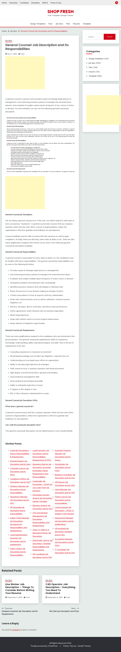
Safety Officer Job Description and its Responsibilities (18, 551)
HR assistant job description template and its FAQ (63, 531)
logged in (16, 630)
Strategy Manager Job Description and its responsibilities (19, 489)
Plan (68, 24)
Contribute (24, 3)
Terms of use (55, 3)
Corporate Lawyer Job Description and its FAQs (19, 471)
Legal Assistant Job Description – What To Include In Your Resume (64, 510)
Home (4, 3)
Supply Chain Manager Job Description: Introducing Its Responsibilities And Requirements (19, 524)
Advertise (13, 3)
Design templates (37, 24)
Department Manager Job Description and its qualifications (64, 521)
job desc (59, 24)
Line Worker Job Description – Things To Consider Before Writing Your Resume (19, 589)
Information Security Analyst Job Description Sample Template (42, 498)
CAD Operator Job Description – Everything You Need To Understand (60, 589)
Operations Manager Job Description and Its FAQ (19, 500)
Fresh (22, 54)
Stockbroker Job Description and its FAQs (63, 467)
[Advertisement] (25, 72)
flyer (50, 24)
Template (87, 24)
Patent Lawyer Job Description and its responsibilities (63, 500)
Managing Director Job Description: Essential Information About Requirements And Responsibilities (41, 470)
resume (76, 24)
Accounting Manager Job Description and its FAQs (64, 542)
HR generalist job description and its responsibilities (17, 510)
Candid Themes (84, 646)
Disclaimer (35, 3)
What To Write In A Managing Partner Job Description (41, 533)
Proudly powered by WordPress (44, 646)
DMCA (45, 3)
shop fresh (60, 11)
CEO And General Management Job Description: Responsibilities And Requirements (41, 519)
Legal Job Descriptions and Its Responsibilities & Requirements (19, 453)
